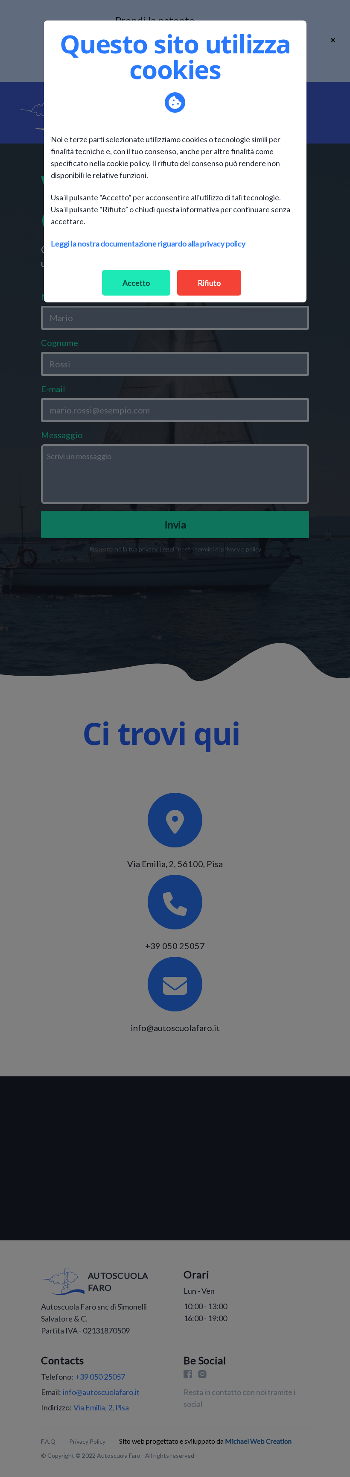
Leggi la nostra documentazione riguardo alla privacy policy (148, 243)
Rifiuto (209, 282)
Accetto (136, 282)
